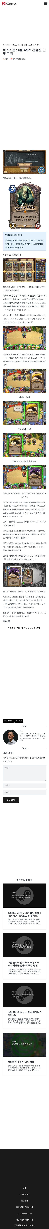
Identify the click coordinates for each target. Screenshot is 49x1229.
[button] (46, 3)
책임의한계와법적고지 (24, 1220)
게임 (8, 45)
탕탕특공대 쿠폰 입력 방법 (21, 1062)
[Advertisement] (24, 122)
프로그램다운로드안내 (24, 1207)
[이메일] (11, 737)
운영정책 (24, 1201)
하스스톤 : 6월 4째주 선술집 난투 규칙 (26, 45)
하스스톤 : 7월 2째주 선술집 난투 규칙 (24, 628)
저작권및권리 (24, 1194)
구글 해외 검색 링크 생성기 (24, 1225)
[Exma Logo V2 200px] (9, 3)
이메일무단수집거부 (24, 1213)
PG (21, 731)
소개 (24, 1188)
